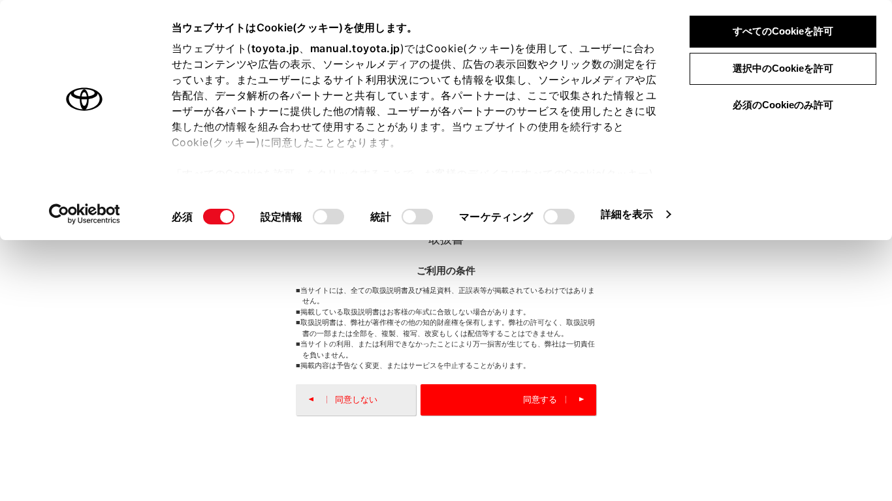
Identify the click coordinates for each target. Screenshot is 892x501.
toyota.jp (275, 48)
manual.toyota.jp (355, 48)
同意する (540, 399)
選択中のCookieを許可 (783, 68)
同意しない (356, 399)
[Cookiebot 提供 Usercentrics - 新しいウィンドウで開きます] (84, 214)
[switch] (328, 216)
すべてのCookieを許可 (783, 31)
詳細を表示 (627, 213)
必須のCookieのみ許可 (783, 104)
